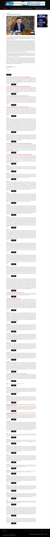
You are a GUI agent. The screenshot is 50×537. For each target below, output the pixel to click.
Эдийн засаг (18, 8)
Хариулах (13, 84)
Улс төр (12, 8)
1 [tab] (38, 11)
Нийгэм (21, 8)
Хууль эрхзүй (14, 8)
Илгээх (9, 74)
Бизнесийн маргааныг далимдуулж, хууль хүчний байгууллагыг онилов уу (42, 24)
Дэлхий (24, 8)
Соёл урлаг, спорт (27, 8)
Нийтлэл (31, 8)
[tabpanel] (42, 20)
